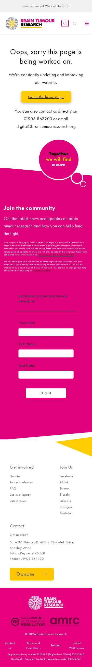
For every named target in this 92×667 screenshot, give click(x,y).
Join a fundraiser (21, 482)
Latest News (18, 501)
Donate (15, 476)
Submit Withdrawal (77, 645)
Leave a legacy (20, 494)
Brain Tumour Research (52, 634)
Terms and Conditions (33, 645)
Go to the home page (46, 97)
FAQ (13, 488)
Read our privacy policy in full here (56, 254)
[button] (65, 23)
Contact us (10, 645)
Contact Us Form (42, 270)
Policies (56, 645)
